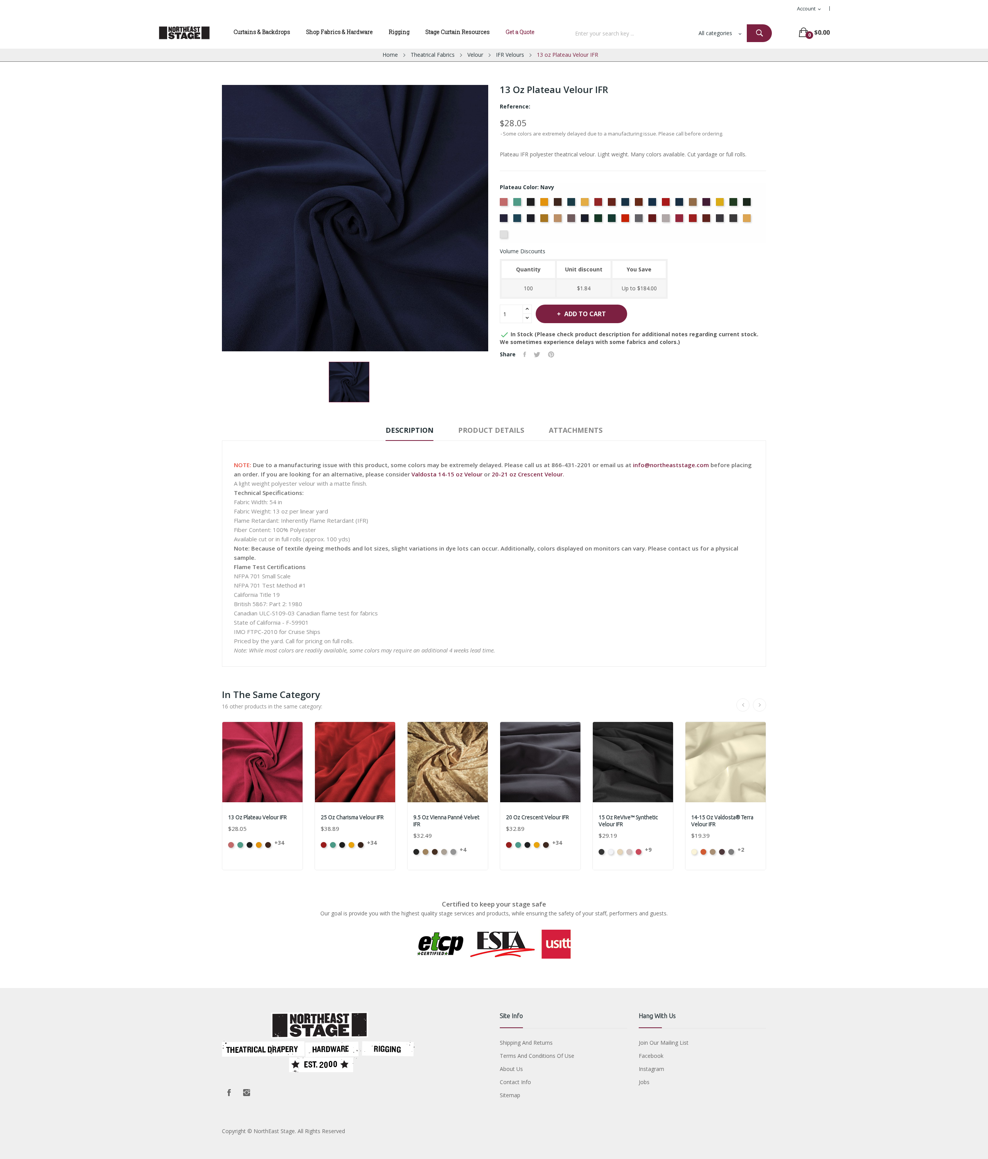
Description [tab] (409, 430)
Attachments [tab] (575, 430)
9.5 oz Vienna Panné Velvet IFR (446, 820)
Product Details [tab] (491, 430)
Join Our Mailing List (664, 1042)
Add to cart (585, 314)
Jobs (644, 1082)
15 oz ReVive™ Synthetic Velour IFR (628, 820)
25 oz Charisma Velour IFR (352, 817)
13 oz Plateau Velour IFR (257, 817)
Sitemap (510, 1095)
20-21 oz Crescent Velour (527, 474)
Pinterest (551, 354)
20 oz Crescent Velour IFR (537, 817)
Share (524, 354)
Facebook (229, 1093)
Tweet (537, 354)
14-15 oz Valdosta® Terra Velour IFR (722, 820)
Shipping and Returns (526, 1042)
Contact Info (515, 1082)
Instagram (247, 1093)
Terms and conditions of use (537, 1055)
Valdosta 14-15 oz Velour (446, 474)
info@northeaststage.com (671, 465)
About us (511, 1069)
